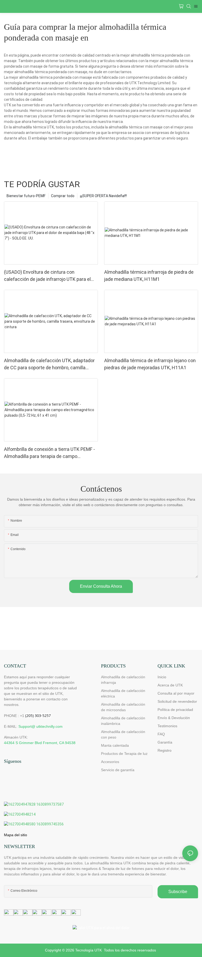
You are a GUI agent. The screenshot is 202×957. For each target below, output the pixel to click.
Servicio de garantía (119, 770)
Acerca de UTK (170, 685)
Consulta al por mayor (176, 693)
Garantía (165, 742)
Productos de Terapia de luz (124, 753)
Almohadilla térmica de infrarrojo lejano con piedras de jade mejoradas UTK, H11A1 (150, 364)
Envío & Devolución (174, 718)
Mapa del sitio (15, 835)
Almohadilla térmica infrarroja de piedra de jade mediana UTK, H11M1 (149, 275)
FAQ (161, 734)
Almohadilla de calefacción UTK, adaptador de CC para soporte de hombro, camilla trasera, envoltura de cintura (49, 364)
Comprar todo (62, 196)
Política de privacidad (175, 709)
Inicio (162, 677)
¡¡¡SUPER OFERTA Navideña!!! (103, 196)
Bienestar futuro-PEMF (26, 196)
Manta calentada (115, 745)
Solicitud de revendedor (177, 701)
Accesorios (110, 762)
